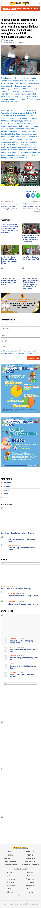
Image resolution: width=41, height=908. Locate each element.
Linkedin (31, 882)
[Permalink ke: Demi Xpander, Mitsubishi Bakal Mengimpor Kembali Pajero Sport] (20, 573)
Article (7, 486)
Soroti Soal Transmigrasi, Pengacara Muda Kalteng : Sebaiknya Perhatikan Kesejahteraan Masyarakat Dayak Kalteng (10, 228)
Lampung (13, 639)
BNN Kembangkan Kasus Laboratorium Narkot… (21, 540)
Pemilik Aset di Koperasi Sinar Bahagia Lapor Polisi (31, 258)
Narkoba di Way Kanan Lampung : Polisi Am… (24, 659)
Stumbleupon (12, 879)
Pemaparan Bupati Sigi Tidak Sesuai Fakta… (23, 667)
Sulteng (13, 672)
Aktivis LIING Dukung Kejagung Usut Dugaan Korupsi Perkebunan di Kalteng (9, 260)
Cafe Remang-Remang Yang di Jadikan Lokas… (23, 650)
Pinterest (12, 876)
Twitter (31, 872)
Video (6, 498)
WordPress (31, 879)
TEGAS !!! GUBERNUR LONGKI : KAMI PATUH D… (22, 675)
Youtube (31, 889)
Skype (12, 889)
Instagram (12, 882)
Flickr (31, 892)
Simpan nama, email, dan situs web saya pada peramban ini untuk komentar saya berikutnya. (18, 352)
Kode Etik (30, 852)
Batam (3, 531)
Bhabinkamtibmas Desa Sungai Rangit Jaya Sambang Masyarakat (9, 205)
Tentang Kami (10, 861)
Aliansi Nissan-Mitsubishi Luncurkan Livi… (23, 604)
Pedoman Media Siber (30, 864)
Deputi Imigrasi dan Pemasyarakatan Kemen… (17, 533)
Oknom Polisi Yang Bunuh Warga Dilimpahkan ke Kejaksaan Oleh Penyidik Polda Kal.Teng (30, 238)
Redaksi (30, 855)
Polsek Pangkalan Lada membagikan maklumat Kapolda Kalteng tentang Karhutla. (31, 206)
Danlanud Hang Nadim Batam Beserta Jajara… (21, 548)
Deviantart (12, 885)
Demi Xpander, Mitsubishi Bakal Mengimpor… (17, 588)
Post (6, 494)
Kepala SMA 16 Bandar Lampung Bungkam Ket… (21, 642)
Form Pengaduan (10, 864)
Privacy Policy (10, 858)
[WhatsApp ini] (38, 195)
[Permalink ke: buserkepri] (3, 41)
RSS (21, 895)
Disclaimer (30, 858)
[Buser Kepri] (20, 3)
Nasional (13, 664)
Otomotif (4, 586)
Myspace (31, 885)
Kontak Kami (30, 861)
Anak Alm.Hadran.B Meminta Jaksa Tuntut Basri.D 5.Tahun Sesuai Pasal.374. (8, 281)
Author (7, 490)
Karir (10, 855)
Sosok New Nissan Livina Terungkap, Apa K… (23, 595)
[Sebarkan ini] (28, 195)
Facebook (12, 872)
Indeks (10, 852)
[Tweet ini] (33, 195)
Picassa (11, 892)
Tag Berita (8, 482)
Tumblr (31, 876)
